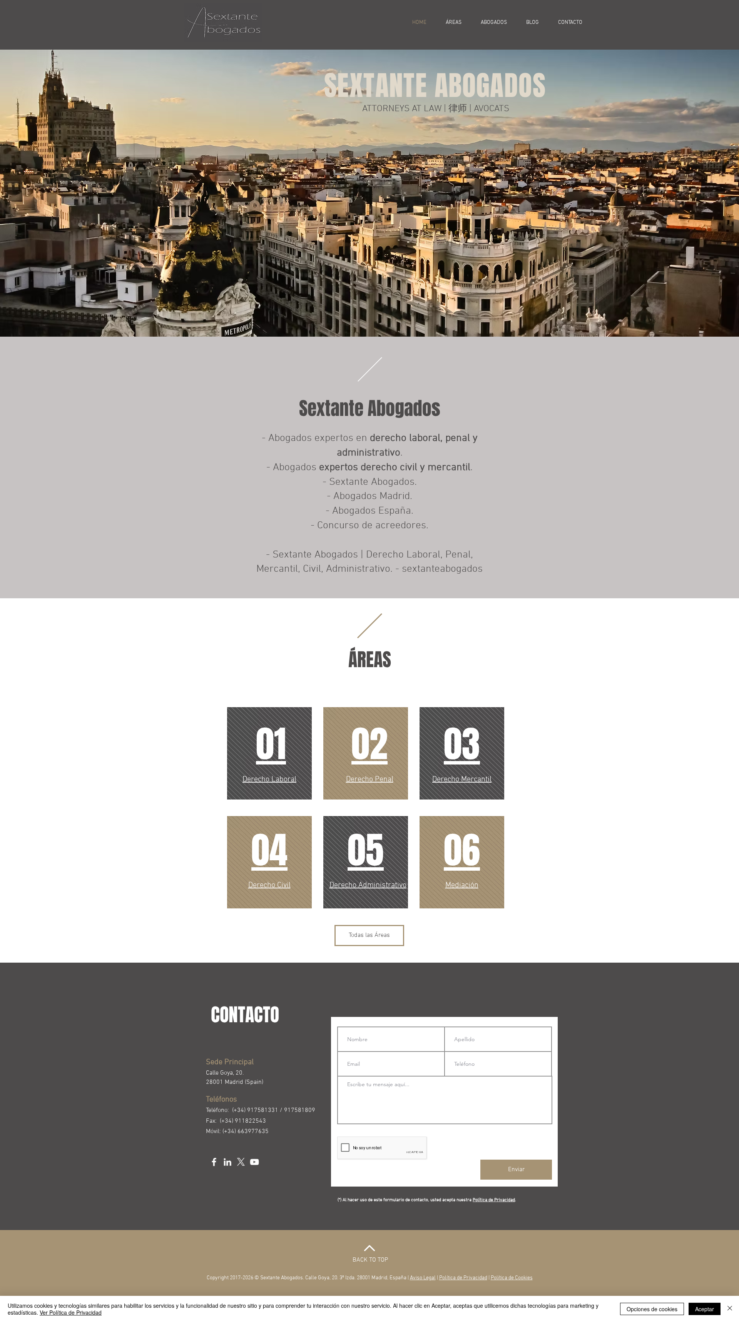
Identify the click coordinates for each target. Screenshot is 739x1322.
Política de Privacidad (494, 1200)
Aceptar (704, 1309)
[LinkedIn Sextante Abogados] (227, 1162)
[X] (241, 1162)
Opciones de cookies (652, 1309)
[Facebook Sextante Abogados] (214, 1162)
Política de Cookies (512, 1278)
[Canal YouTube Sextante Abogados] (254, 1162)
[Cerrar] (729, 1309)
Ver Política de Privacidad (71, 1312)
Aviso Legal (423, 1278)
